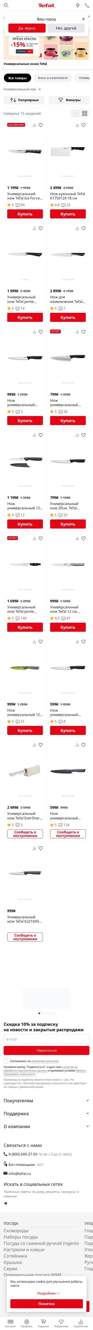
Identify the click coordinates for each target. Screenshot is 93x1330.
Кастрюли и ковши (24, 1249)
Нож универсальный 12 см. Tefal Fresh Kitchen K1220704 (23, 712)
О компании (17, 1126)
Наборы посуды (21, 1237)
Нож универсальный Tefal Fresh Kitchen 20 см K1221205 (66, 815)
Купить (25, 214)
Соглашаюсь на (34, 1061)
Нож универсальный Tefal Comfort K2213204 (64, 402)
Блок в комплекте (53, 78)
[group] (46, 77)
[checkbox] (6, 1061)
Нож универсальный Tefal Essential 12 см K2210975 (24, 402)
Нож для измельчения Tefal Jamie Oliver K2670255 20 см (66, 299)
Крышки (13, 1262)
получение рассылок (44, 1061)
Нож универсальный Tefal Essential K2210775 (64, 712)
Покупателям (18, 1101)
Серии (10, 1268)
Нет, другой (66, 28)
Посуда (11, 1223)
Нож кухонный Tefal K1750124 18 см (67, 196)
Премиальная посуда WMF (33, 1275)
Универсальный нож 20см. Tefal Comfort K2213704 (66, 506)
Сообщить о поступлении (25, 834)
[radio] (52, 77)
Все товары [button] (17, 78)
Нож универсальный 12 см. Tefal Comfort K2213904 (23, 506)
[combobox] (24, 100)
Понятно (46, 1303)
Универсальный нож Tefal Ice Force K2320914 (23, 196)
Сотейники (15, 1256)
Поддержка (16, 1113)
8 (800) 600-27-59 (23, 1154)
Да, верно (27, 28)
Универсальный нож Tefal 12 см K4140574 (64, 609)
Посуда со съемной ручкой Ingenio (41, 1243)
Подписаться (47, 1050)
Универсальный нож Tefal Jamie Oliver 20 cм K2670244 (21, 609)
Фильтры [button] (73, 100)
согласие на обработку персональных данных (41, 1068)
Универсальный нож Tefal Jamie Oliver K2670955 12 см (23, 299)
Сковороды (16, 1230)
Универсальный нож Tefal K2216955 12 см (24, 919)
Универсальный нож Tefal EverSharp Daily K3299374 (24, 815)
